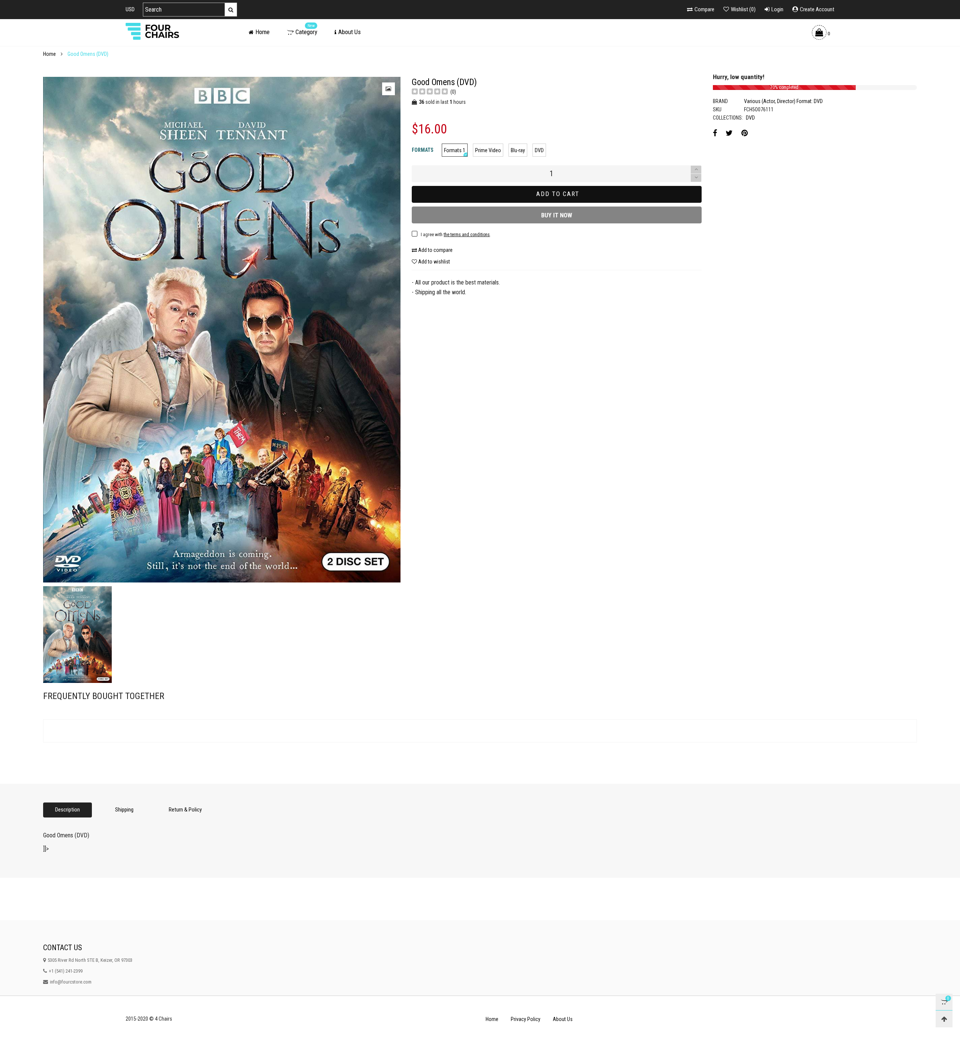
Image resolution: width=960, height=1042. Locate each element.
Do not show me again (406, 373)
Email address (396, 338)
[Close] (598, 278)
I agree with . (421, 357)
